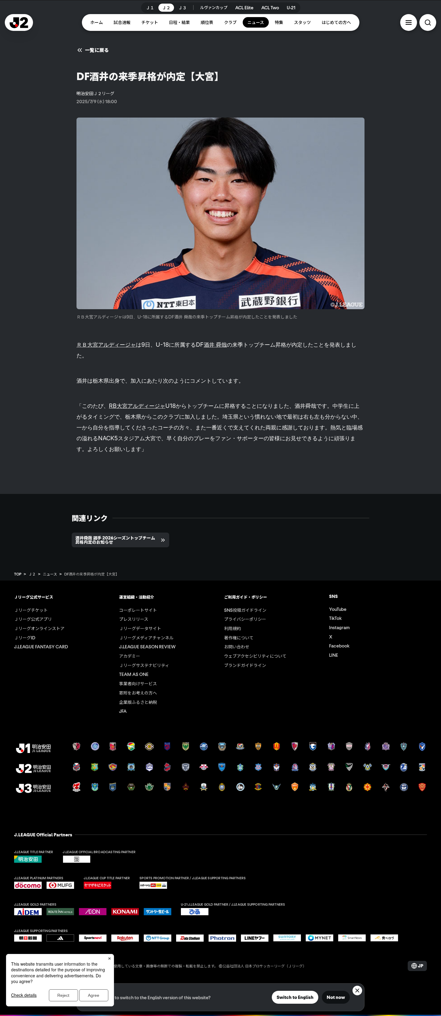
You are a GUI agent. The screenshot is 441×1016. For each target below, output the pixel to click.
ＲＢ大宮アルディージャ (106, 344)
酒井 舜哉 (215, 344)
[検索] (427, 22)
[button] (408, 22)
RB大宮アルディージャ (137, 405)
